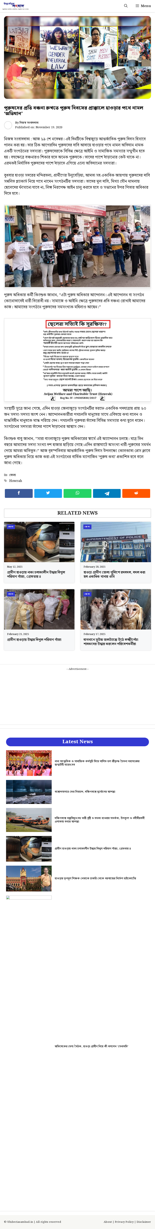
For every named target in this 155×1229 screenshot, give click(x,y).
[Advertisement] (77, 696)
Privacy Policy (124, 1222)
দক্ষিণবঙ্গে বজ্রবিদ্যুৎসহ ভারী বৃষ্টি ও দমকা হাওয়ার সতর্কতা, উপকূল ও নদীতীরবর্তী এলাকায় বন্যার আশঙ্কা (100, 820)
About (108, 1222)
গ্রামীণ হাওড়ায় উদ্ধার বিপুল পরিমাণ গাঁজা (34, 640)
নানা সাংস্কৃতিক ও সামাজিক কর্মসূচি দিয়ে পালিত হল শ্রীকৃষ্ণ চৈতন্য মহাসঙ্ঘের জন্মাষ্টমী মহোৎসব (97, 763)
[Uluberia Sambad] (15, 6)
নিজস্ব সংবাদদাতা (29, 123)
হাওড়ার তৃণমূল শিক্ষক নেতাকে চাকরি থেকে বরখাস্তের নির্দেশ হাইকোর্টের (95, 878)
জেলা (12, 475)
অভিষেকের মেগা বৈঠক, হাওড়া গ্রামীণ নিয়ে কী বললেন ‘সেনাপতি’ (91, 1046)
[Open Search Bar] (126, 6)
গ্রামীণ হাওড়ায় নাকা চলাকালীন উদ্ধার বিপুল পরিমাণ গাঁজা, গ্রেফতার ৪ (36, 574)
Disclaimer (144, 1222)
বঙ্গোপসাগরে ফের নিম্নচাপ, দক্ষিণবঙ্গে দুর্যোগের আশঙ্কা (85, 792)
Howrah (15, 481)
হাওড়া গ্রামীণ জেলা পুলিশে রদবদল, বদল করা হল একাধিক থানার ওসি (114, 574)
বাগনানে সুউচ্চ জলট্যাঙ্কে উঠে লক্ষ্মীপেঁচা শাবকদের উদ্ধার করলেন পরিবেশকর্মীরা (111, 642)
